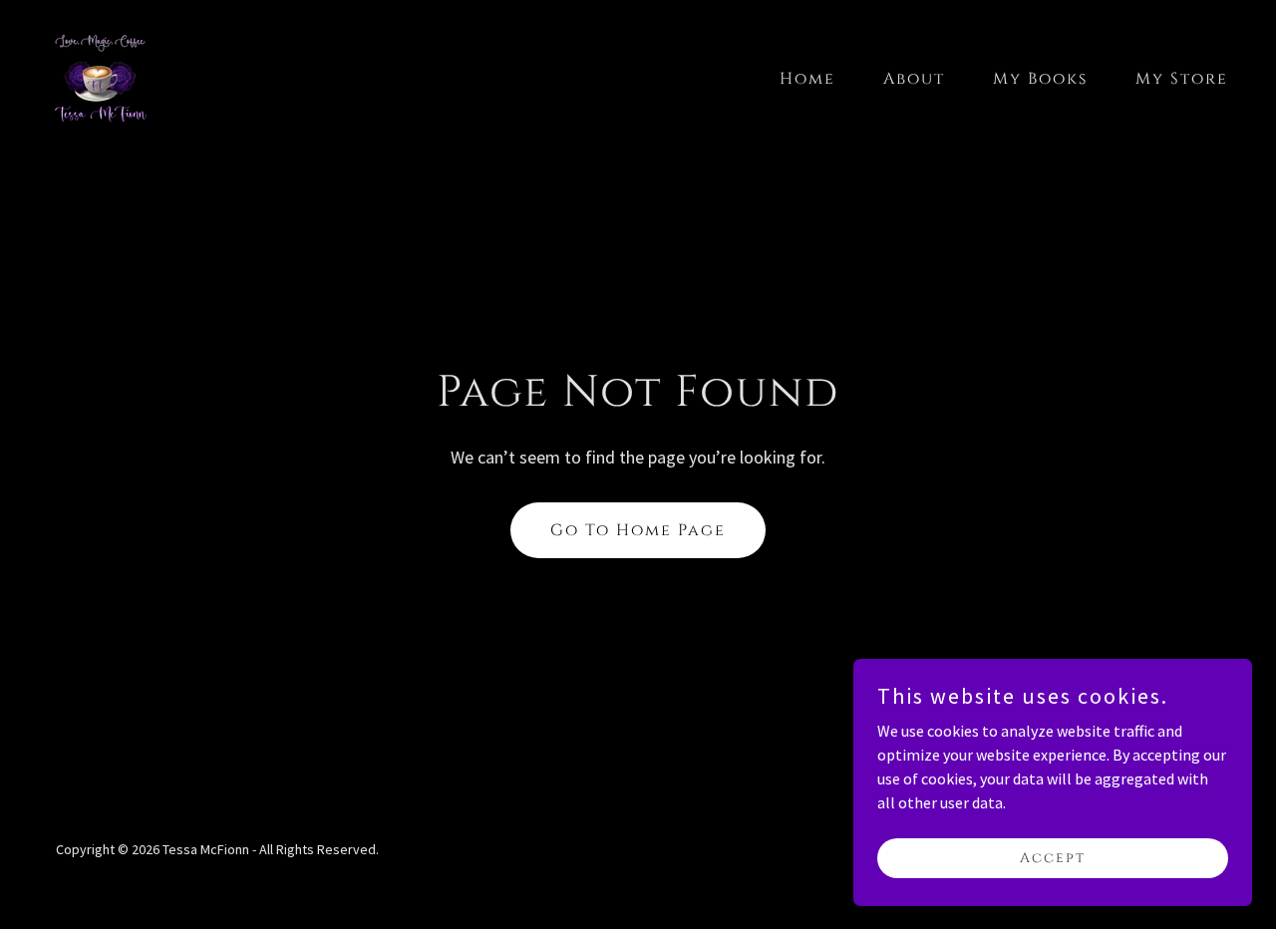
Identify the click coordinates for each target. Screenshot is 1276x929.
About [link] (914, 79)
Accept (1053, 857)
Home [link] (807, 79)
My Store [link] (1181, 79)
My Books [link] (1040, 79)
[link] (100, 74)
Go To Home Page (638, 530)
